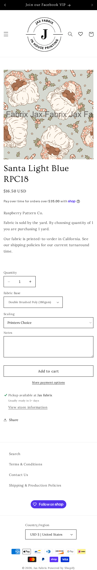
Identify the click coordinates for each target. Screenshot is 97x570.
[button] (6, 34)
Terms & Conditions (25, 464)
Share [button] (13, 420)
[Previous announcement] (5, 5)
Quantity (10, 272)
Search (15, 454)
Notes (8, 333)
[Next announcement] (92, 5)
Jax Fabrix (40, 568)
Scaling (9, 314)
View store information (28, 407)
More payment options (48, 382)
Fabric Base (12, 293)
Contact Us (18, 475)
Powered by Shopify (61, 568)
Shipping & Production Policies (35, 485)
